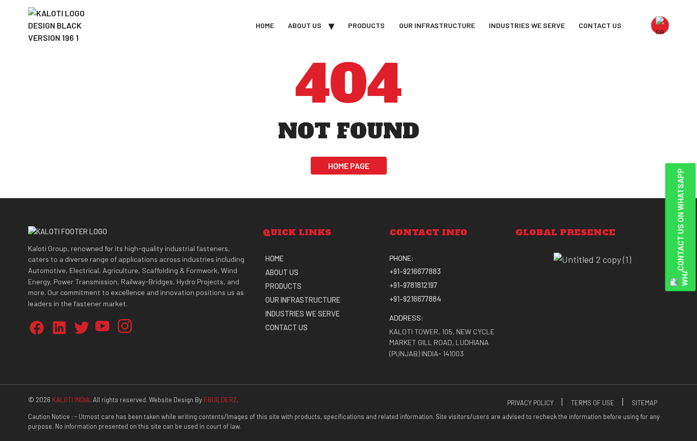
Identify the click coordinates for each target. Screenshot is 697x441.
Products (366, 25)
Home (265, 25)
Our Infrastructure (437, 25)
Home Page (348, 165)
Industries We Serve (527, 25)
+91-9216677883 (415, 271)
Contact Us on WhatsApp (680, 219)
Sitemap (644, 403)
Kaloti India (71, 400)
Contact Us (600, 25)
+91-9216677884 (415, 299)
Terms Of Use (592, 403)
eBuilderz (220, 400)
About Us (304, 25)
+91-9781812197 (413, 285)
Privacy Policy (530, 403)
